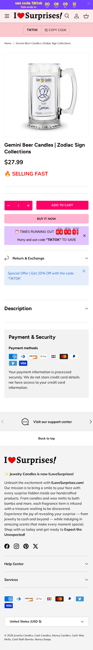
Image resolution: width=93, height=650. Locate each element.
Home (8, 43)
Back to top (46, 438)
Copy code (57, 30)
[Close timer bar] (88, 3)
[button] (86, 16)
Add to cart (62, 205)
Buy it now (46, 219)
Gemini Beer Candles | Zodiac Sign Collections (43, 43)
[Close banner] (84, 235)
